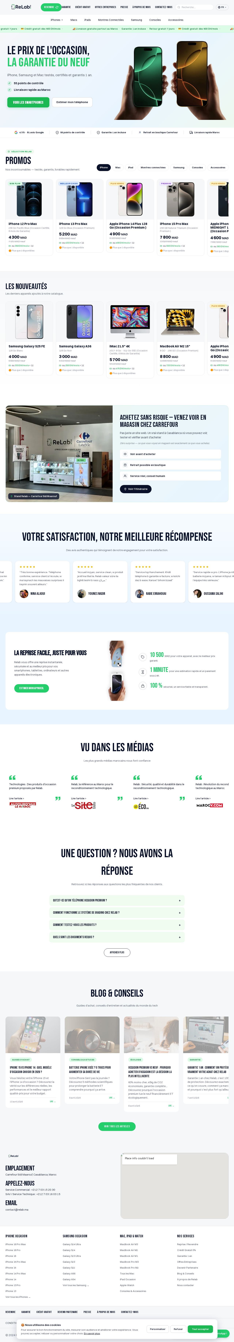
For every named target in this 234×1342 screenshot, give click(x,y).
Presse (124, 7)
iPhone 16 (10, 1255)
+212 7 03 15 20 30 (43, 1189)
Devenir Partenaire (187, 1267)
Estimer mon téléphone (72, 102)
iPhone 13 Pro (12, 1285)
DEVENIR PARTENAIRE (68, 1312)
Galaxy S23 (69, 1261)
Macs (74, 20)
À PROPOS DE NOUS (106, 1312)
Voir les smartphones (28, 102)
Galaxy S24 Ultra (72, 1244)
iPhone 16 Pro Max (15, 1244)
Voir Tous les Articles (117, 1126)
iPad (130, 167)
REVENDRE (49, 7)
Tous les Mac (127, 1273)
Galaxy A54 (69, 1279)
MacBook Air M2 (129, 1250)
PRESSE (87, 1312)
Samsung (136, 20)
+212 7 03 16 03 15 (48, 1194)
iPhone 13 (10, 1291)
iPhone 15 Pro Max (15, 1261)
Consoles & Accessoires (133, 1291)
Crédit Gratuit (82, 7)
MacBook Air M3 (129, 1244)
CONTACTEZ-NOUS (129, 1312)
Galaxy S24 (69, 1250)
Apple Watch (127, 1285)
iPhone (104, 167)
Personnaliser (157, 1329)
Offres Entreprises (105, 7)
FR (222, 7)
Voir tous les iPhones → (18, 1296)
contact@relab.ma (16, 1209)
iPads (87, 20)
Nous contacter (185, 1285)
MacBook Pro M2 (129, 1267)
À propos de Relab (187, 1279)
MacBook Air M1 (129, 1255)
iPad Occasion (128, 1279)
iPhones (55, 20)
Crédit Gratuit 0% (186, 1250)
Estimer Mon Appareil (31, 688)
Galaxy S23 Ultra (72, 1255)
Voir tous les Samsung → (76, 1285)
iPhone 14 (10, 1279)
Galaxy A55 (69, 1273)
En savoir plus (92, 1333)
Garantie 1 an (184, 1255)
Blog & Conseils (185, 1273)
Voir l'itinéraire (138, 489)
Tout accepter (200, 1329)
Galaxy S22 (69, 1267)
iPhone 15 (10, 1267)
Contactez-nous (163, 7)
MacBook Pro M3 (129, 1261)
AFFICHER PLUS (117, 952)
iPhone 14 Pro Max (15, 1273)
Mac (117, 167)
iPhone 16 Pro (12, 1250)
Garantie (66, 7)
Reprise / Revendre (187, 1244)
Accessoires (175, 20)
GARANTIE (26, 1312)
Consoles (155, 20)
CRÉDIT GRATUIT (44, 1312)
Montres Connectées (111, 20)
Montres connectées (153, 167)
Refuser (178, 1329)
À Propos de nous (142, 7)
